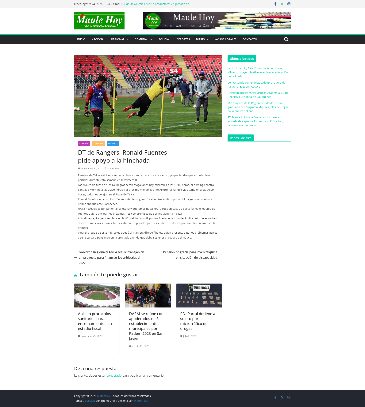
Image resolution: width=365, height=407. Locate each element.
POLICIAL (164, 39)
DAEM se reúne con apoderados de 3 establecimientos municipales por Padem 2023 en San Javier (146, 326)
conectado (114, 375)
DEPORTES (183, 39)
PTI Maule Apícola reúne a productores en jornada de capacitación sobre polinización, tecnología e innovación (255, 121)
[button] (127, 39)
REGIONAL (118, 39)
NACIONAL (98, 39)
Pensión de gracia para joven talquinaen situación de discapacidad (190, 255)
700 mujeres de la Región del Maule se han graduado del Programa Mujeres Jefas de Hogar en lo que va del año (157, 5)
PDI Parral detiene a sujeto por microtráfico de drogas (197, 321)
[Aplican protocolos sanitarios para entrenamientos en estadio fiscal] (97, 286)
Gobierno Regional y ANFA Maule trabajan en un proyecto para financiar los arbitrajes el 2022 (111, 257)
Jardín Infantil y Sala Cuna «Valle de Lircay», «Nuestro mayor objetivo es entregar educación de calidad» (258, 72)
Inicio (81, 39)
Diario (200, 39)
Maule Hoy (113, 168)
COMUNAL (141, 39)
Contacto (250, 39)
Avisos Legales (225, 39)
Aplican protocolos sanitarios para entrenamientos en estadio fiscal (95, 321)
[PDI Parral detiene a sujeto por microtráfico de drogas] (199, 286)
